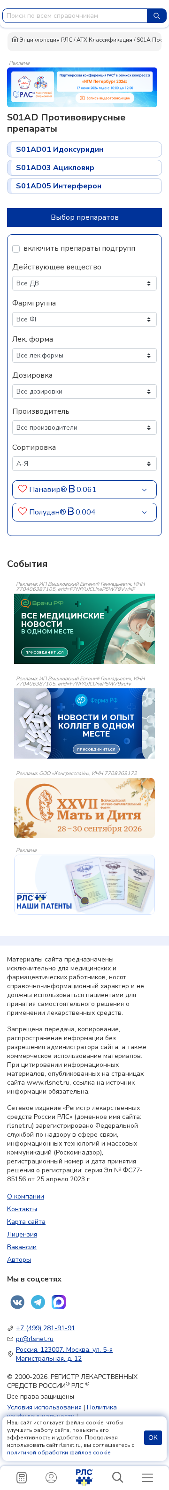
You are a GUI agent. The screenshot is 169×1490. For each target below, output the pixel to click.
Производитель (40, 411)
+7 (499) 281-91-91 (45, 1328)
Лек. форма (32, 339)
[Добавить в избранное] (22, 489)
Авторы (19, 1259)
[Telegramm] (38, 1302)
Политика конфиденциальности (62, 1412)
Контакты (22, 1209)
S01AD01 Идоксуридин (59, 149)
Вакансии (22, 1247)
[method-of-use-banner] (82, 87)
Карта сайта (26, 1221)
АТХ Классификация (104, 40)
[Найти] (157, 15)
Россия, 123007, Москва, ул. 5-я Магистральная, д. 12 (64, 1354)
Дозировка (32, 375)
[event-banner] (84, 808)
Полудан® (48, 512)
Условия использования (44, 1407)
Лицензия (22, 1234)
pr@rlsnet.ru (35, 1338)
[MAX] (58, 1302)
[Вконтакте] (17, 1302)
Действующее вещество (56, 267)
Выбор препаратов (85, 217)
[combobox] (74, 15)
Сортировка (34, 447)
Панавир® (49, 489)
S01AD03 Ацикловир (55, 168)
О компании (25, 1196)
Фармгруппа (34, 303)
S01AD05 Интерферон (58, 186)
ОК (153, 1437)
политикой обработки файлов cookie (58, 1452)
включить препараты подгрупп (79, 248)
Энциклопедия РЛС (45, 40)
